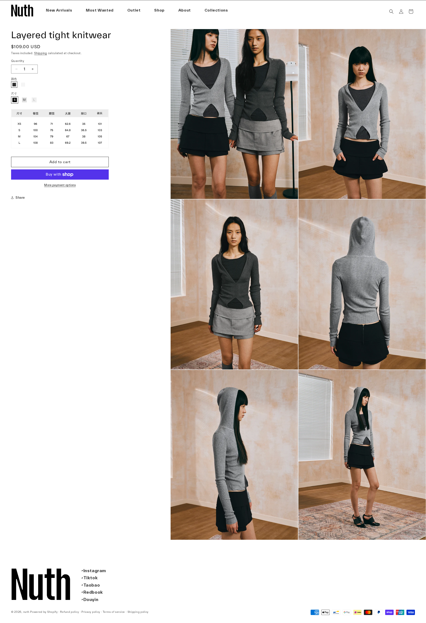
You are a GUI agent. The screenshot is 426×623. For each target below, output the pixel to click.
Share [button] (20, 197)
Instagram (94, 570)
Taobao (91, 585)
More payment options (60, 185)
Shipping (40, 53)
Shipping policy (138, 611)
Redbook (93, 592)
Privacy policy (90, 611)
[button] (184, 10)
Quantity (17, 61)
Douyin (91, 599)
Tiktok (90, 577)
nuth (26, 611)
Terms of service (114, 611)
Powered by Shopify (44, 611)
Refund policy (69, 611)
